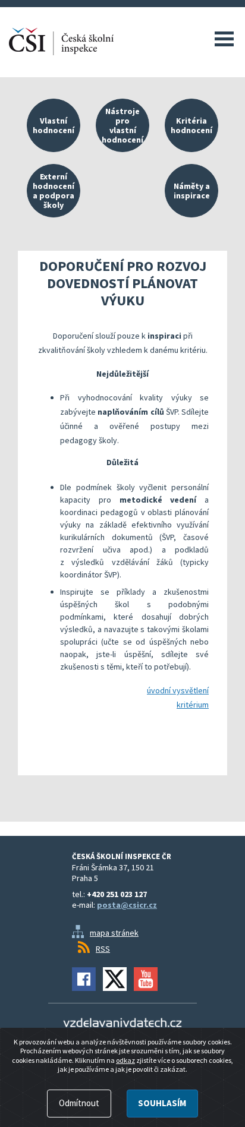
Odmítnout (79, 1103)
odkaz (125, 1060)
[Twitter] (115, 979)
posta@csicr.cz (127, 904)
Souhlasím (162, 1103)
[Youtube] (146, 979)
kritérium (193, 704)
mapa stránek (114, 932)
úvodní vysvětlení (178, 690)
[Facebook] (84, 979)
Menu (224, 38)
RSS (103, 948)
